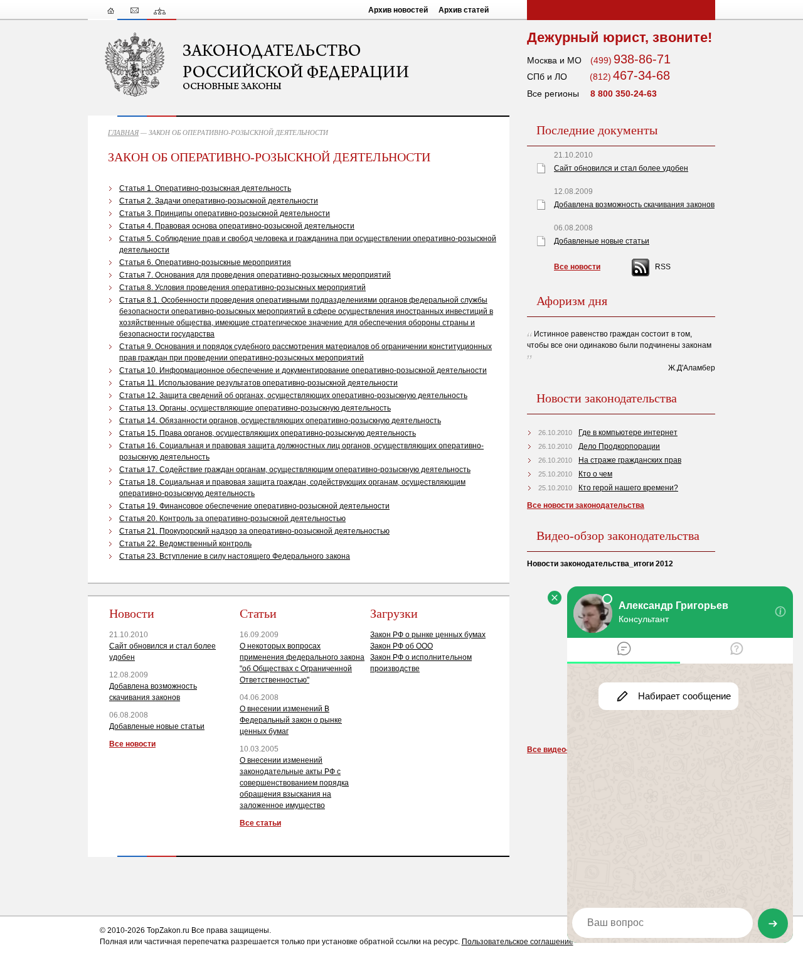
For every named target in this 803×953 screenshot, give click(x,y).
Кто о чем (595, 474)
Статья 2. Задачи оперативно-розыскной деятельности (218, 201)
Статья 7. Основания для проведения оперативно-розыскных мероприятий (255, 275)
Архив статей (464, 10)
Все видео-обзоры (561, 749)
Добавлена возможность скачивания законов (634, 204)
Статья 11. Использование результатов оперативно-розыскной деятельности (258, 383)
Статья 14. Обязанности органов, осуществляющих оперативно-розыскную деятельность (280, 420)
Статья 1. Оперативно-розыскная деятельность (205, 188)
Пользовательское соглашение (517, 941)
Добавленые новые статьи (157, 726)
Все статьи (260, 823)
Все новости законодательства (585, 505)
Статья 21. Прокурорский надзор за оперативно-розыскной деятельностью (254, 531)
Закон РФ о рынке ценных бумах (428, 634)
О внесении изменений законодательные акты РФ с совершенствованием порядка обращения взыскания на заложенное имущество (294, 783)
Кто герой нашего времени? (628, 487)
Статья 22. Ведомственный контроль (185, 543)
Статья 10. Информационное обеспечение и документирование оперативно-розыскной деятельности (303, 370)
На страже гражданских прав (629, 460)
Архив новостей (398, 10)
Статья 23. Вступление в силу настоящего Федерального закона (234, 556)
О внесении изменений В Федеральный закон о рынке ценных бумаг (291, 720)
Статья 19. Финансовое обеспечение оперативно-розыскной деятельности (254, 506)
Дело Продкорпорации (619, 446)
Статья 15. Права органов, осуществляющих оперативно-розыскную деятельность (267, 433)
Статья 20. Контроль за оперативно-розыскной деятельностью (232, 518)
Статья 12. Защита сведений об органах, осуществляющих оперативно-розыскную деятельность (293, 395)
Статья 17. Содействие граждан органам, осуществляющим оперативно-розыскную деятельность (295, 469)
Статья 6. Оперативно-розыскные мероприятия (205, 262)
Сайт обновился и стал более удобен (621, 168)
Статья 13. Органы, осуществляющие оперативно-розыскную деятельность (255, 408)
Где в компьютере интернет (628, 432)
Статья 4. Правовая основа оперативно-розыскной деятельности (236, 226)
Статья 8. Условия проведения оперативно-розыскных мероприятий (242, 287)
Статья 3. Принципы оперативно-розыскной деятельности (224, 213)
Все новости (132, 744)
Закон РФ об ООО (401, 646)
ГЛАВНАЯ (123, 132)
